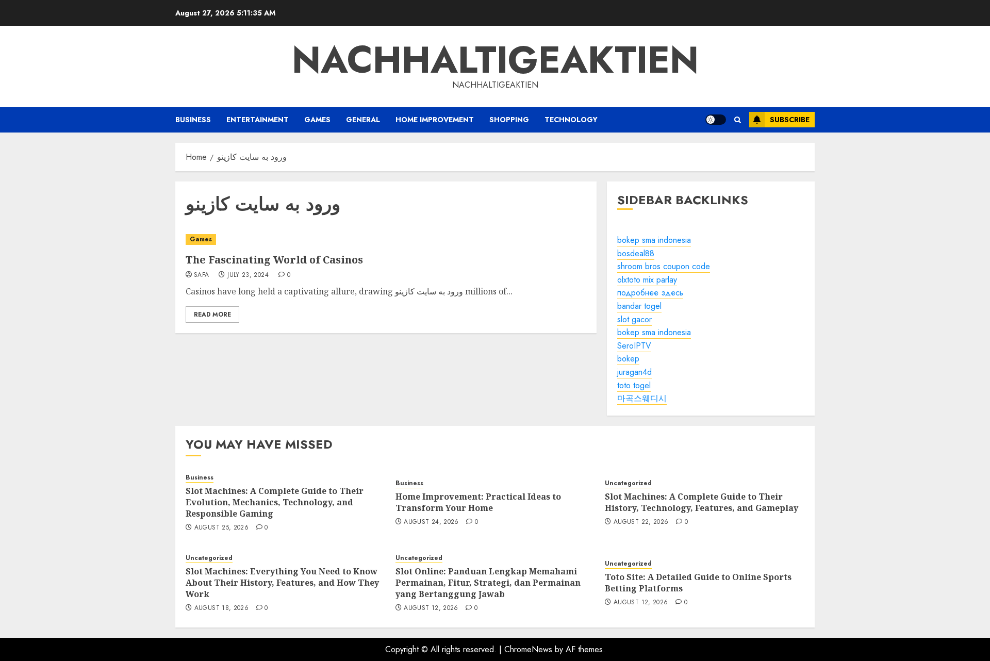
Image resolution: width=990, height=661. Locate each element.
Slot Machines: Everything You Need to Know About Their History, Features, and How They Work (282, 583)
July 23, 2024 (248, 275)
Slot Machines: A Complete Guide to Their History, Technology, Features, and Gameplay (701, 502)
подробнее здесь (650, 293)
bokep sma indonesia (654, 240)
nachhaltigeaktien (495, 60)
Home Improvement (434, 119)
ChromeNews (528, 649)
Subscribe (790, 119)
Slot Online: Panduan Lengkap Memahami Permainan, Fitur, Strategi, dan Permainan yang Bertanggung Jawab (488, 583)
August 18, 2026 (221, 608)
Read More (212, 314)
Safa (201, 275)
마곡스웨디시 (642, 398)
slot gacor (634, 319)
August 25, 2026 (221, 528)
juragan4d (634, 372)
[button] (737, 120)
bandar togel (639, 306)
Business (193, 119)
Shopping (509, 119)
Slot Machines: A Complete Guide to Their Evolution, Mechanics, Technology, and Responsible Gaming (275, 502)
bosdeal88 (635, 253)
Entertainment (257, 119)
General (363, 119)
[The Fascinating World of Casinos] (386, 239)
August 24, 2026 (431, 522)
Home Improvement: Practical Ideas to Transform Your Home (478, 502)
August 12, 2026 (431, 608)
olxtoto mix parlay (647, 280)
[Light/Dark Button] (715, 119)
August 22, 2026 (641, 522)
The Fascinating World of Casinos (274, 260)
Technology (571, 119)
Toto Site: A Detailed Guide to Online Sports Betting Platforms (698, 582)
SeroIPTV (634, 346)
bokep (628, 359)
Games (317, 119)
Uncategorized (628, 483)
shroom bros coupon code (663, 266)
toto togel (634, 385)
